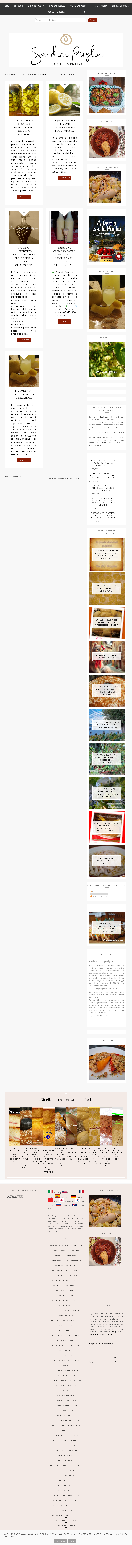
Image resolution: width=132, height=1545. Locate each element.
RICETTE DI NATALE (66, 1460)
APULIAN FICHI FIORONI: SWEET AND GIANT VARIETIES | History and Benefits (106, 793)
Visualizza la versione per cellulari (64, 478)
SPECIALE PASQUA (120, 6)
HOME (6, 6)
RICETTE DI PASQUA (58, 1465)
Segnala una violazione (101, 1343)
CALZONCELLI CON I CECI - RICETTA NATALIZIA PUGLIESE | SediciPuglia (60, 1156)
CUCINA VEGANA (66, 1305)
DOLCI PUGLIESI (57, 1345)
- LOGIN (113, 1358)
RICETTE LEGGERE (66, 1480)
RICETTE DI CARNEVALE (66, 1455)
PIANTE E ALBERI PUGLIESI (66, 1405)
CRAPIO (77, 1270)
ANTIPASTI (78, 1245)
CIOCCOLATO (76, 1260)
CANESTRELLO (71, 1255)
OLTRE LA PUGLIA (78, 6)
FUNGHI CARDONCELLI (66, 1350)
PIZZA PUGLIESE (59, 1410)
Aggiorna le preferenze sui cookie (103, 1362)
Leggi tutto (24, 197)
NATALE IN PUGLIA (99, 6)
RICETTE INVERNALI (66, 1470)
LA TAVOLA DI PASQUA (66, 1375)
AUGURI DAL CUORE (61, 1250)
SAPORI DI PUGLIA (36, 6)
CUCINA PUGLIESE (57, 6)
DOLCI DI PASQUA (75, 1335)
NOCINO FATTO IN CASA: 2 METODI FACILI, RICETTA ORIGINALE (24, 127)
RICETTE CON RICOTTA (66, 1445)
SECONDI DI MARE (58, 1495)
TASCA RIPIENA (66, 1510)
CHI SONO (18, 6)
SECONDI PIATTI (74, 1495)
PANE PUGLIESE (66, 1390)
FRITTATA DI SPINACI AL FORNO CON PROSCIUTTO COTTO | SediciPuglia (103, 475)
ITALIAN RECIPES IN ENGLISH (66, 1370)
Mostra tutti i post (65, 74)
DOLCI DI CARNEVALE (66, 1330)
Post (94, 892)
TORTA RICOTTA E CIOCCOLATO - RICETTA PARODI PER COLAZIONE (106, 1156)
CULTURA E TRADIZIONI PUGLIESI (66, 1310)
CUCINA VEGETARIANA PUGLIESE (66, 1285)
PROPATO (55, 1425)
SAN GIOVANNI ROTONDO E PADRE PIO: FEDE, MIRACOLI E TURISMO (106, 724)
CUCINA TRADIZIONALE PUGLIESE (66, 1280)
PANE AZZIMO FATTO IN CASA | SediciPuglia (117, 1153)
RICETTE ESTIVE (75, 1465)
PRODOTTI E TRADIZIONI (61, 1420)
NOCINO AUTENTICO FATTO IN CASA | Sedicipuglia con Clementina (24, 256)
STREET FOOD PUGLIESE (63, 1505)
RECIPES (56, 1440)
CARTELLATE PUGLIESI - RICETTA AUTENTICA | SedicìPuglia (107, 588)
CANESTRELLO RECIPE (59, 1260)
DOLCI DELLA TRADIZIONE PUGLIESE (66, 1320)
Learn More (61, 1541)
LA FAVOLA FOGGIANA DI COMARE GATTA (107, 656)
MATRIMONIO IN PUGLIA (66, 1385)
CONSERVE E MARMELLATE (66, 1265)
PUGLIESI (66, 1430)
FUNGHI (78, 1345)
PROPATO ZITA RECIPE (71, 1425)
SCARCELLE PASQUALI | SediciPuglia (71, 1153)
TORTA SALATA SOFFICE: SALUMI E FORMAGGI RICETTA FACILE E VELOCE (103, 515)
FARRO (69, 1345)
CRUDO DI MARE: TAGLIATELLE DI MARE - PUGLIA (107, 860)
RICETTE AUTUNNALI (71, 1440)
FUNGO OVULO (66, 1355)
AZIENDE (75, 1250)
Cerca (92, 20)
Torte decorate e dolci (66, 1520)
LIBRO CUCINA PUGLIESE (63, 1380)
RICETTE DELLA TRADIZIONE (66, 1450)
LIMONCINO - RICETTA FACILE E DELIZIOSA (24, 394)
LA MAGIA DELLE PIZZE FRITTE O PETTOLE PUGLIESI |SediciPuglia (106, 622)
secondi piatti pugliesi (60, 1500)
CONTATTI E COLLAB (56, 12)
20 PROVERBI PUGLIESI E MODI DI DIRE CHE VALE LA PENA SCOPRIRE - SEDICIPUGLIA (106, 554)
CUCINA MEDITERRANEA (66, 1290)
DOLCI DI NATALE (57, 1335)
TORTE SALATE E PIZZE (66, 1525)
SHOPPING (78, 1500)
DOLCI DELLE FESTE (66, 1325)
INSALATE (66, 1365)
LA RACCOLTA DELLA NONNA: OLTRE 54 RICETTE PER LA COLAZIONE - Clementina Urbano (49, 1160)
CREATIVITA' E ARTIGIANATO (66, 1275)
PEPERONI (76, 1400)
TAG (77, 1505)
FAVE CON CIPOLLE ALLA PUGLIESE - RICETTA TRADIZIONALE (103, 463)
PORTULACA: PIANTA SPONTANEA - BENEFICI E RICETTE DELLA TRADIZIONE (107, 759)
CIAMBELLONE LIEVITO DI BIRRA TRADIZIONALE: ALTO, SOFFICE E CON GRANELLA (107, 690)
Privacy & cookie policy (99, 1358)
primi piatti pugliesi (66, 1415)
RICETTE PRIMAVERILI (66, 1485)
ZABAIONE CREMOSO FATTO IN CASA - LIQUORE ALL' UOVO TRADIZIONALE (64, 256)
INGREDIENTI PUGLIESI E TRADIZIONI (66, 1360)
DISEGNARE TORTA (66, 1315)
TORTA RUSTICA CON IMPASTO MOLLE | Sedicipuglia (15, 1154)
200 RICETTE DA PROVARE (60, 1245)
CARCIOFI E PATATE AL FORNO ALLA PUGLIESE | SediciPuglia (103, 488)
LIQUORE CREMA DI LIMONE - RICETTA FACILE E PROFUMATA (64, 125)
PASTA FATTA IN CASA (60, 1400)
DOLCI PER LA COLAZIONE (66, 1340)
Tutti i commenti (99, 896)
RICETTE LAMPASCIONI (66, 1475)
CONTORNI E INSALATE (61, 1270)
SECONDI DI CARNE (66, 1490)
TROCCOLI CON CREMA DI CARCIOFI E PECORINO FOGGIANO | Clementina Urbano (103, 501)
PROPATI (77, 1420)
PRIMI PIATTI (74, 1410)
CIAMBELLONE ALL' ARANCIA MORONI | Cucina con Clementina (37, 1155)
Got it (72, 1541)
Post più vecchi (12, 476)
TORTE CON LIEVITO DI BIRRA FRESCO (66, 1515)
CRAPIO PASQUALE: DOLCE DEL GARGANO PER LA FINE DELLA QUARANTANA (106, 927)
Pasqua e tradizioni (66, 1395)
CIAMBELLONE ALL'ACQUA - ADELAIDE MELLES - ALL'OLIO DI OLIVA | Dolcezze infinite (106, 827)
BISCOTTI (59, 1255)
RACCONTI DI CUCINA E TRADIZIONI (66, 1435)
